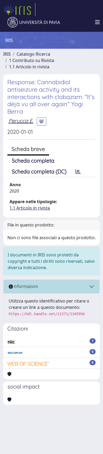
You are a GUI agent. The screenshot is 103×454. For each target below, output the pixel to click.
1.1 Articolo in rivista (29, 67)
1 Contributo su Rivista (31, 60)
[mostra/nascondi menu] (97, 22)
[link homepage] (19, 9)
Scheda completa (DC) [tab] (39, 171)
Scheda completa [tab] (33, 160)
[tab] (78, 171)
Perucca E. (20, 120)
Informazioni (25, 286)
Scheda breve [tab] (28, 149)
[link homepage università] (33, 22)
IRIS (7, 54)
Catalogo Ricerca (33, 54)
